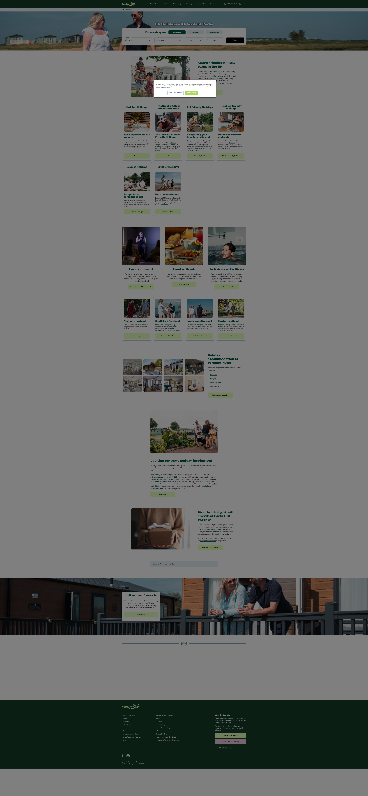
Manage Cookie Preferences (175, 92)
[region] (185, 89)
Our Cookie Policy (165, 87)
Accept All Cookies (191, 92)
